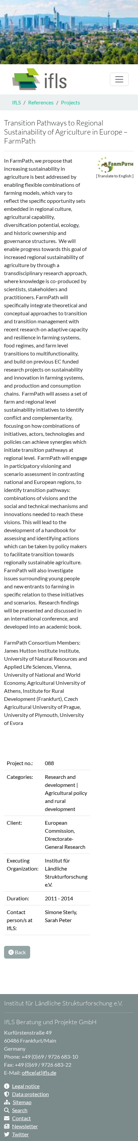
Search (19, 1110)
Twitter (20, 1134)
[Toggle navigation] (119, 79)
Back (20, 952)
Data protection (30, 1094)
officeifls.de (39, 1072)
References (41, 102)
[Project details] (39, 79)
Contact (21, 1118)
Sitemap (22, 1102)
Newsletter (25, 1126)
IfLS (16, 102)
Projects (70, 102)
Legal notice (26, 1086)
